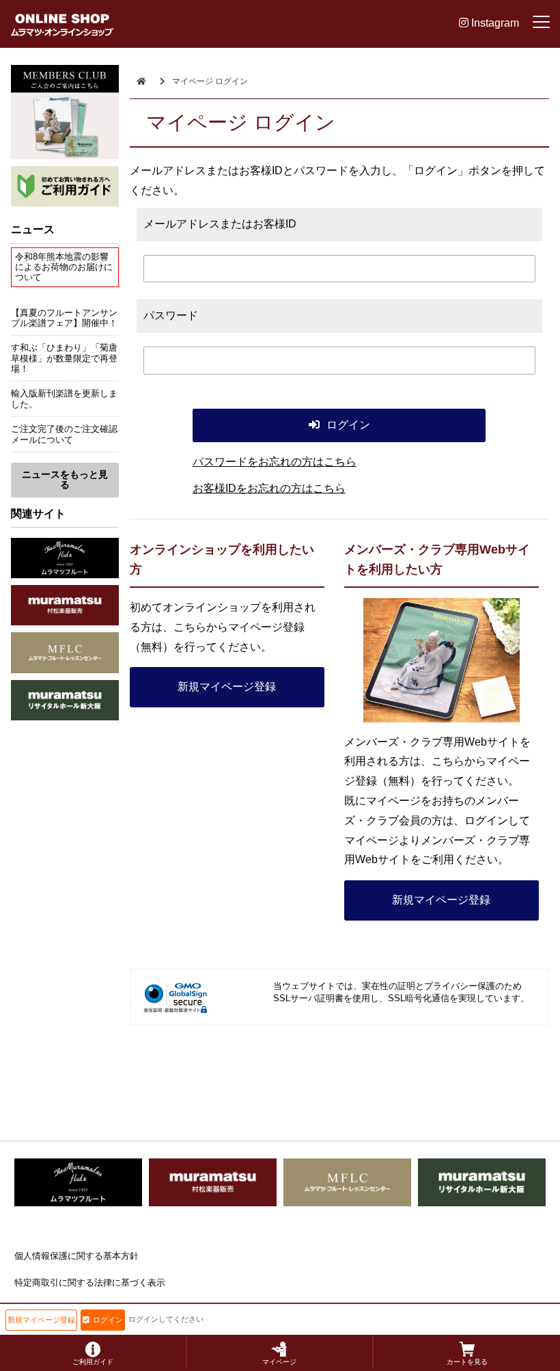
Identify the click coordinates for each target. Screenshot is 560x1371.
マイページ (279, 1362)
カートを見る (467, 1362)
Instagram (493, 23)
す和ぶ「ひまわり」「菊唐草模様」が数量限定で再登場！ (64, 358)
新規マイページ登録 (227, 686)
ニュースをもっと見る (65, 479)
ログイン (108, 1320)
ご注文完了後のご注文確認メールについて (64, 434)
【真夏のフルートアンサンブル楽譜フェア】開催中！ (64, 318)
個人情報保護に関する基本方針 (76, 1256)
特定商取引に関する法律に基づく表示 (89, 1282)
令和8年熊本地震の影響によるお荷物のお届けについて (64, 267)
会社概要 (32, 1308)
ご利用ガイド (92, 1362)
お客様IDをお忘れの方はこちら (269, 488)
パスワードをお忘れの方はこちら (274, 461)
